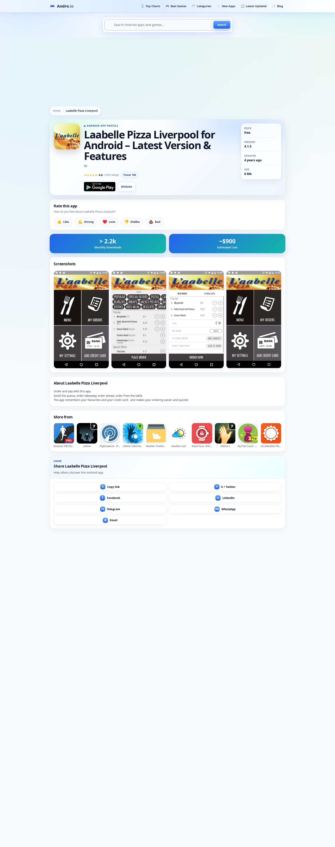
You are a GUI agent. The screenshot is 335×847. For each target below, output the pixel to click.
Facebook (111, 498)
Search (221, 25)
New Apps (226, 6)
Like (63, 221)
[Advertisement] (167, 66)
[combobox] (167, 24)
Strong (86, 221)
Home (56, 110)
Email (110, 520)
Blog (277, 6)
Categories (201, 6)
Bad (154, 221)
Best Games (176, 6)
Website (126, 186)
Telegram (110, 509)
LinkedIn (226, 498)
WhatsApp (225, 509)
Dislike (132, 221)
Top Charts (150, 6)
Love (109, 221)
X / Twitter (226, 486)
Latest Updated (254, 6)
